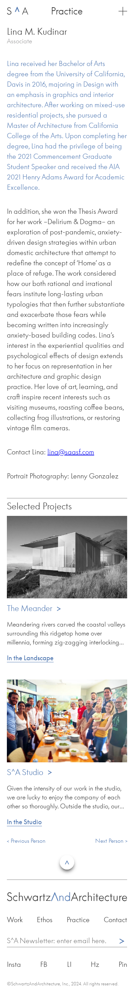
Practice (78, 919)
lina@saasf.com (70, 451)
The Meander (34, 608)
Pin (123, 964)
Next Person (109, 840)
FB (43, 964)
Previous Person (28, 840)
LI (69, 964)
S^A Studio (30, 772)
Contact (115, 919)
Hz (95, 964)
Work (15, 919)
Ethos (45, 919)
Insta (14, 964)
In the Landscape (30, 658)
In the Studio (24, 822)
